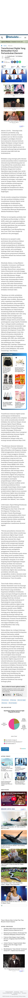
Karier (21, 991)
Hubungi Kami (14, 994)
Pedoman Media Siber (7, 993)
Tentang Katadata (9, 991)
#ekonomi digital (21, 700)
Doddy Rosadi (10, 56)
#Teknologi (13, 700)
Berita (5, 45)
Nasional (10, 45)
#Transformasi (5, 700)
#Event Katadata (13, 703)
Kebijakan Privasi (17, 993)
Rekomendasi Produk (7, 354)
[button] (26, 41)
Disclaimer (24, 993)
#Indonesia (4, 703)
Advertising (16, 991)
